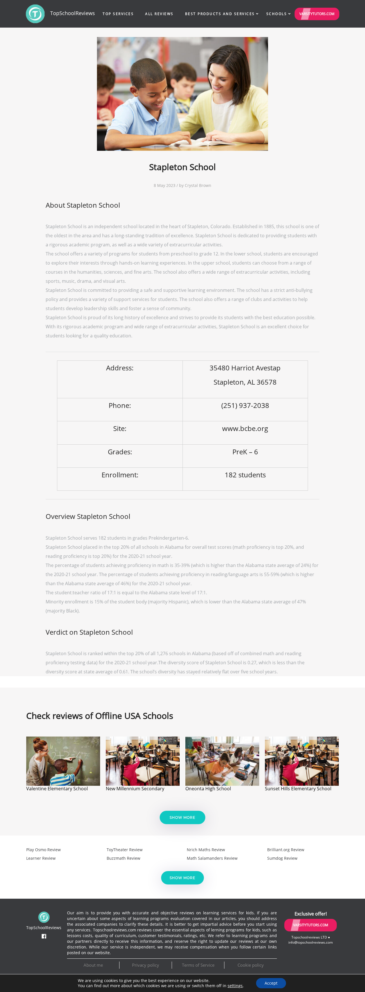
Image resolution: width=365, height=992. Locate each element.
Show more (182, 817)
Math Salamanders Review (212, 858)
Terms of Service (198, 965)
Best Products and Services (220, 13)
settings (235, 985)
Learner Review (41, 858)
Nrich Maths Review (206, 849)
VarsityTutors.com (316, 13)
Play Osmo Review (43, 849)
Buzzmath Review (123, 858)
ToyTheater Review (125, 849)
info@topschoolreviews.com (310, 942)
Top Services (118, 13)
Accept (271, 983)
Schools (276, 13)
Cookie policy (251, 965)
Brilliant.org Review (285, 849)
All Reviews (159, 13)
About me (93, 965)
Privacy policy (145, 965)
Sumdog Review (282, 858)
